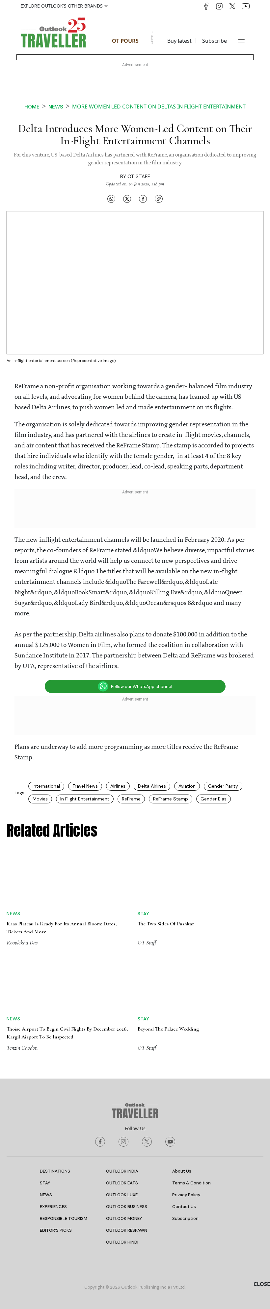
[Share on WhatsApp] (111, 198)
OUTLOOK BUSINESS (126, 1206)
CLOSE (262, 1284)
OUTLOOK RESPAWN (126, 1230)
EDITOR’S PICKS (56, 1230)
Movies (40, 799)
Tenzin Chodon (22, 1047)
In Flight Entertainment (84, 799)
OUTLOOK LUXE (122, 1195)
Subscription (185, 1218)
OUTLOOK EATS (122, 1183)
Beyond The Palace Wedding (168, 1029)
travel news (85, 786)
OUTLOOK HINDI (122, 1242)
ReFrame (131, 799)
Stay (143, 913)
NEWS (46, 1195)
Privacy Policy (186, 1195)
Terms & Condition (191, 1183)
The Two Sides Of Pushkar (166, 923)
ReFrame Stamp (170, 799)
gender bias (214, 799)
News (55, 107)
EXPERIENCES (53, 1206)
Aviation (187, 786)
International (46, 786)
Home (32, 107)
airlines (117, 786)
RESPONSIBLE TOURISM (63, 1218)
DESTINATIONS (55, 1171)
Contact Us (184, 1206)
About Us (181, 1171)
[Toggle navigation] (241, 40)
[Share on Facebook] (143, 198)
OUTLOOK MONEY (124, 1218)
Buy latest (179, 40)
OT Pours (125, 40)
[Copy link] (159, 198)
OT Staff (138, 176)
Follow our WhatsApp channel (141, 686)
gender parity (223, 786)
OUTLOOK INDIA (122, 1171)
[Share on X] (127, 198)
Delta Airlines (152, 786)
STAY (45, 1183)
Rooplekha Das (22, 942)
